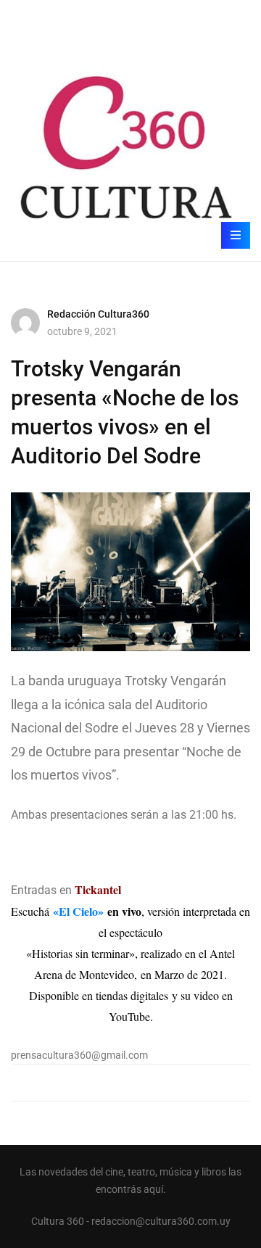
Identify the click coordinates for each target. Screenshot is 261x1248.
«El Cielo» (78, 911)
